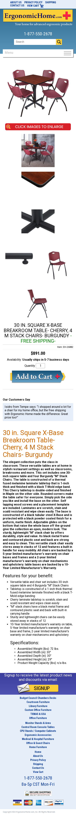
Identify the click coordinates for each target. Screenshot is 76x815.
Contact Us (17, 5)
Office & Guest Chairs (38, 743)
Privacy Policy (33, 2)
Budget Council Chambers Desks (38, 697)
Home (38, 751)
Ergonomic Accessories (38, 734)
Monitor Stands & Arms (38, 723)
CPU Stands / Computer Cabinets (38, 730)
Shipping (50, 2)
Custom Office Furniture (38, 709)
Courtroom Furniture (38, 702)
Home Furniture (38, 747)
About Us (16, 2)
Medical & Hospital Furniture (38, 739)
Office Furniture (38, 718)
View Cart (33, 5)
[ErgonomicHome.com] (38, 17)
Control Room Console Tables (38, 727)
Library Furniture (38, 706)
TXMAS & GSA (38, 714)
